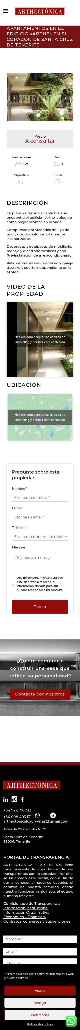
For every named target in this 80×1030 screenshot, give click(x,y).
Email (17, 508)
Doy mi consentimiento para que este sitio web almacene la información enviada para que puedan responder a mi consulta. (40, 584)
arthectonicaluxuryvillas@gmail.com (36, 821)
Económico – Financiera (24, 917)
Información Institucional (25, 908)
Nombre (19, 489)
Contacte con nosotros (39, 694)
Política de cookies (40, 1024)
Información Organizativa (26, 912)
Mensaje (18, 547)
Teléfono (19, 528)
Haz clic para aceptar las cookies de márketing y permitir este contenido (40, 339)
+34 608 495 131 (17, 817)
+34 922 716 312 (17, 810)
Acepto (40, 990)
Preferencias (40, 1015)
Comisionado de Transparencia (31, 904)
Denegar (40, 1003)
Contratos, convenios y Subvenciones (36, 921)
